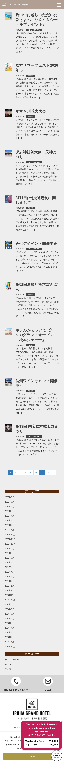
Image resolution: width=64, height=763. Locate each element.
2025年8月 (9, 553)
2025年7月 (9, 558)
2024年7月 (9, 614)
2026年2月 (9, 525)
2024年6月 (9, 618)
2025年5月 (9, 567)
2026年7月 (9, 502)
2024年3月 (9, 632)
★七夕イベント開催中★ (36, 243)
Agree (32, 756)
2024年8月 (9, 609)
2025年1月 (9, 586)
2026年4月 (9, 516)
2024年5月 (9, 623)
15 (48, 472)
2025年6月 (9, 562)
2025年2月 (9, 581)
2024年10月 (10, 600)
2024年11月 (10, 595)
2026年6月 (9, 506)
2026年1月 (9, 530)
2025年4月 (9, 572)
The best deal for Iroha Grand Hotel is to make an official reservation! (40, 727)
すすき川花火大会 (31, 111)
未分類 (30, 76)
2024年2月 (9, 637)
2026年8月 (9, 497)
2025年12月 (10, 534)
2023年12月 (10, 646)
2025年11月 (10, 539)
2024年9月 (9, 604)
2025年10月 (10, 544)
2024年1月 (9, 642)
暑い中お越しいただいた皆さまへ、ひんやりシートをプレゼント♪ (37, 19)
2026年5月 (9, 511)
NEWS (30, 345)
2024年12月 (10, 590)
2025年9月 (9, 548)
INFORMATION (34, 30)
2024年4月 (9, 628)
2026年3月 (9, 520)
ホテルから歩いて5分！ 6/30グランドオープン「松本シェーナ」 (38, 335)
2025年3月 (9, 576)
